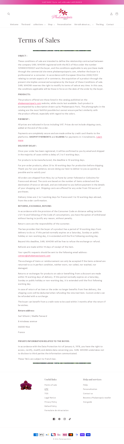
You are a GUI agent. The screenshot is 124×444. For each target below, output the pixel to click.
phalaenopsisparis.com (29, 103)
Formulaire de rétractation (57, 410)
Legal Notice (50, 398)
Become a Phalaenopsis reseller (97, 398)
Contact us (88, 393)
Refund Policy (51, 406)
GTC (46, 389)
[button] (8, 14)
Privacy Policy (51, 402)
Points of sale (51, 385)
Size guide (87, 402)
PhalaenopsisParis (65, 439)
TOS (46, 393)
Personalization (90, 389)
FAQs (85, 385)
